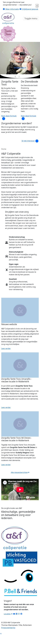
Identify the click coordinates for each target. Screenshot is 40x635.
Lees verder (6, 348)
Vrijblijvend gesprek (30, 9)
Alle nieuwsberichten (19, 472)
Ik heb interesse (28, 141)
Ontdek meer (19, 67)
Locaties (7, 614)
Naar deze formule (8, 116)
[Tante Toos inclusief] (8, 33)
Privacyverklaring (8, 627)
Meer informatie (12, 9)
